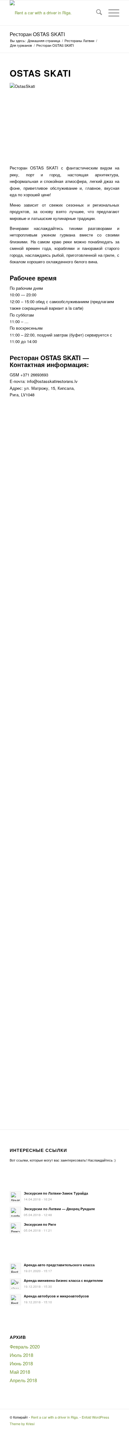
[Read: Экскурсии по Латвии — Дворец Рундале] (15, 1212)
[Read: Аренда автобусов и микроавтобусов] (15, 1299)
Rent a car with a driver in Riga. (55, 1417)
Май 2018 (20, 1371)
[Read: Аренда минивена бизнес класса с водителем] (15, 1284)
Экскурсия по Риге (40, 1224)
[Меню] (110, 12)
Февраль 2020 (25, 1346)
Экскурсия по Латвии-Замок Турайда (56, 1193)
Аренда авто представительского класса (59, 1265)
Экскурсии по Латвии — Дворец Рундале (59, 1208)
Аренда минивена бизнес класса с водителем (63, 1280)
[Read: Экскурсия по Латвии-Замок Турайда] (15, 1196)
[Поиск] (96, 12)
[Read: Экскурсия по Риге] (15, 1228)
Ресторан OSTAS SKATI (37, 34)
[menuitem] (96, 12)
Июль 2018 (21, 1355)
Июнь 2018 (21, 1363)
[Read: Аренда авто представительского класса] (15, 1268)
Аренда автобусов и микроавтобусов (56, 1296)
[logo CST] (53, 12)
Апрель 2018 (23, 1380)
